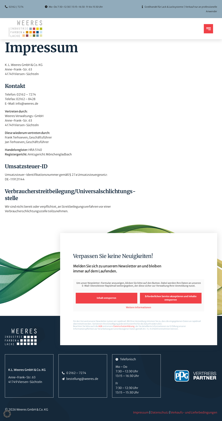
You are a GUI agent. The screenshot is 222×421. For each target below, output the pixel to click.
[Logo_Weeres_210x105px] (25, 22)
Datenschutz (160, 412)
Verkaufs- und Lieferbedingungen (194, 412)
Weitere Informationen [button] (138, 307)
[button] (7, 414)
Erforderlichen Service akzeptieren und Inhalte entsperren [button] (170, 298)
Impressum (141, 412)
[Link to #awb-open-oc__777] (208, 28)
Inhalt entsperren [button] (106, 298)
